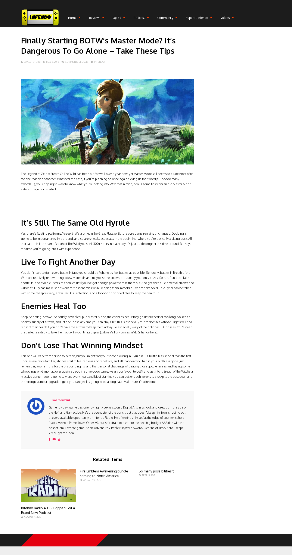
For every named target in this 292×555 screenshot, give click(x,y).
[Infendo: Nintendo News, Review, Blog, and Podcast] (40, 25)
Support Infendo (197, 18)
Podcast (139, 18)
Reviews (94, 18)
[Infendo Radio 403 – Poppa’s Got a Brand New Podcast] (48, 500)
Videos (225, 18)
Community (165, 18)
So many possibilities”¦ (156, 471)
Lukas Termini (32, 61)
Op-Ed (117, 18)
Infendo (99, 61)
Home (72, 18)
